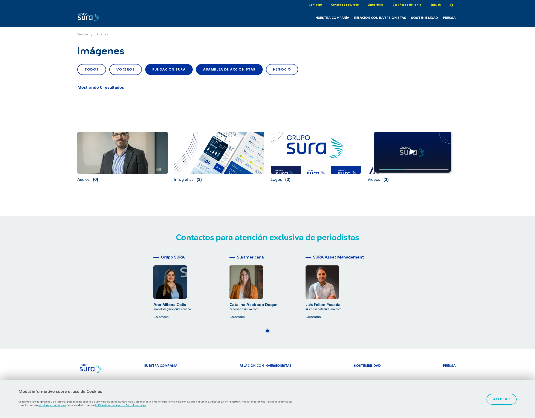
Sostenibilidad (424, 17)
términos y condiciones (52, 405)
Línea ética (375, 4)
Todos (91, 69)
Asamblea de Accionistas (229, 69)
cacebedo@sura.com (244, 309)
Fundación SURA (169, 69)
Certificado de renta (406, 4)
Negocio (282, 69)
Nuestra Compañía (332, 17)
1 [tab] (269, 332)
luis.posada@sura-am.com (323, 309)
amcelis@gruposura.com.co (172, 309)
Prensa (449, 17)
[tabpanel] (191, 286)
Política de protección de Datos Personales (120, 405)
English (436, 4)
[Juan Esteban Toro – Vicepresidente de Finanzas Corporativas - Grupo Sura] (106, 18)
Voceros (125, 69)
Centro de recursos (345, 4)
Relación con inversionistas (380, 17)
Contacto (315, 4)
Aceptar (501, 399)
